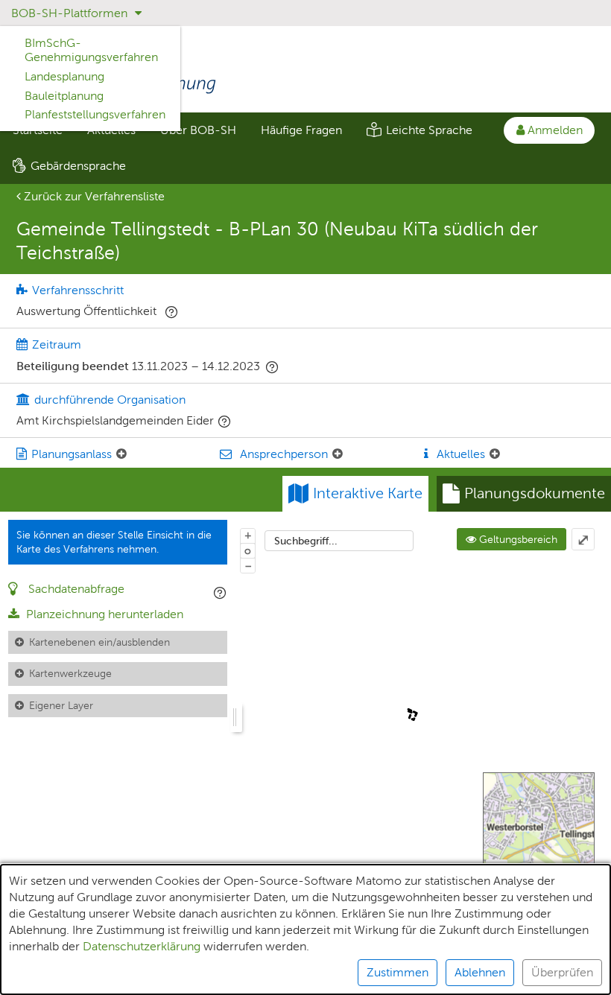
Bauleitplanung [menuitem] (64, 95)
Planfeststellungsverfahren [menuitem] (95, 114)
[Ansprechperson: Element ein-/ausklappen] (337, 454)
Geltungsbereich (516, 539)
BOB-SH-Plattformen (70, 13)
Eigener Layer (61, 705)
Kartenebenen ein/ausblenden (99, 642)
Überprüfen (562, 972)
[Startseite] (305, 71)
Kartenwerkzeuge (70, 673)
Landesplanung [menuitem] (64, 76)
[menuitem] (198, 130)
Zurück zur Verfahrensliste (93, 196)
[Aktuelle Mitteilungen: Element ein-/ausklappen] (495, 454)
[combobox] (339, 540)
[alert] (305, 929)
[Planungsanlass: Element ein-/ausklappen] (121, 454)
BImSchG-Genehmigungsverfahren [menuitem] (91, 49)
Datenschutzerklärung (141, 946)
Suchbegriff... (306, 541)
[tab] (524, 494)
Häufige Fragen (301, 130)
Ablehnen (480, 972)
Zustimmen (397, 972)
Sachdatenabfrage (74, 588)
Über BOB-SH (198, 130)
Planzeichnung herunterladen (103, 614)
